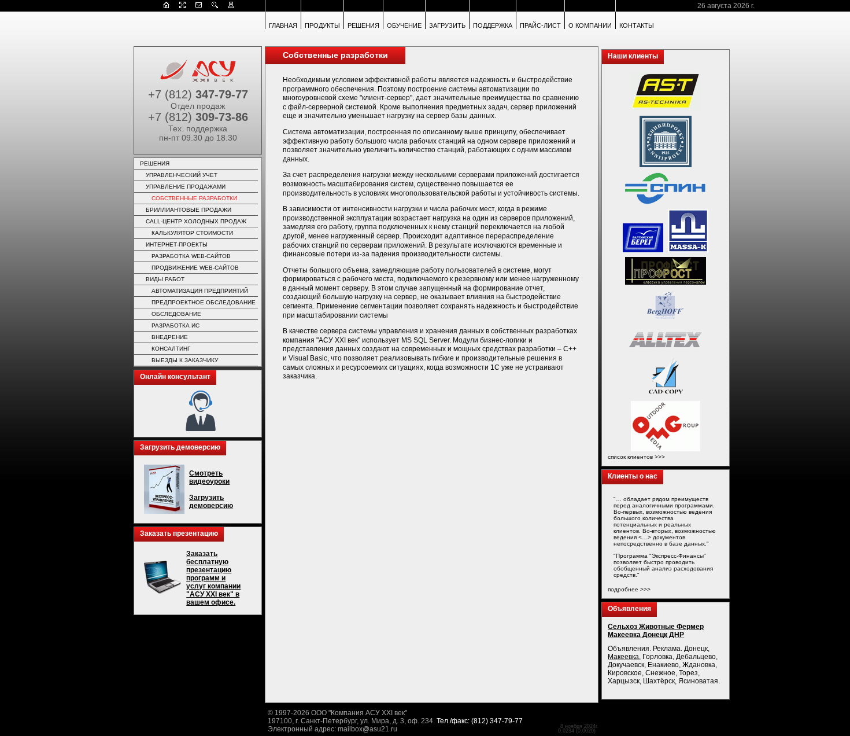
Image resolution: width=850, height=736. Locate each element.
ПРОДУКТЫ (322, 25)
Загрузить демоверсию (180, 447)
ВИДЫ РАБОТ (165, 279)
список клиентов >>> (636, 457)
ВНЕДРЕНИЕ (169, 337)
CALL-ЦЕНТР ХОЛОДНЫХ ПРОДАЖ (196, 221)
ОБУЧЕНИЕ (404, 25)
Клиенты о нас (632, 476)
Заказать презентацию (179, 533)
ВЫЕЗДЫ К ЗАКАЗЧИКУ (184, 360)
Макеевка (623, 657)
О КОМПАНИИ (590, 25)
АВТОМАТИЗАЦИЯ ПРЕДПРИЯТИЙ (199, 291)
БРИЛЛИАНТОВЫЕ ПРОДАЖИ (188, 210)
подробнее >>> (629, 589)
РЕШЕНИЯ (363, 25)
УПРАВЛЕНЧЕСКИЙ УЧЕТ (181, 175)
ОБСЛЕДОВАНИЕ (176, 314)
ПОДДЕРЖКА (492, 25)
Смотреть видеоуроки (209, 477)
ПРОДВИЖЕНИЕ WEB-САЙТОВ (195, 267)
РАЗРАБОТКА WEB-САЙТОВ (191, 256)
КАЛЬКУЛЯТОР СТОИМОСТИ (192, 233)
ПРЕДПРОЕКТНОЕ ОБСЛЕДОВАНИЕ (203, 302)
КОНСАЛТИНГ (170, 348)
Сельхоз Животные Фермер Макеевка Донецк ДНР (656, 631)
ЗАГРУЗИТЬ (447, 25)
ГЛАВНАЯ (283, 25)
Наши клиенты (633, 56)
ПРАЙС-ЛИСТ (540, 25)
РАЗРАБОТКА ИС (175, 325)
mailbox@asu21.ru (367, 729)
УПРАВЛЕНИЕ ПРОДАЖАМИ (186, 186)
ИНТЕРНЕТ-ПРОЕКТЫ (177, 244)
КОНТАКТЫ (636, 25)
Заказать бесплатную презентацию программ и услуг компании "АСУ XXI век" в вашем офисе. (213, 578)
